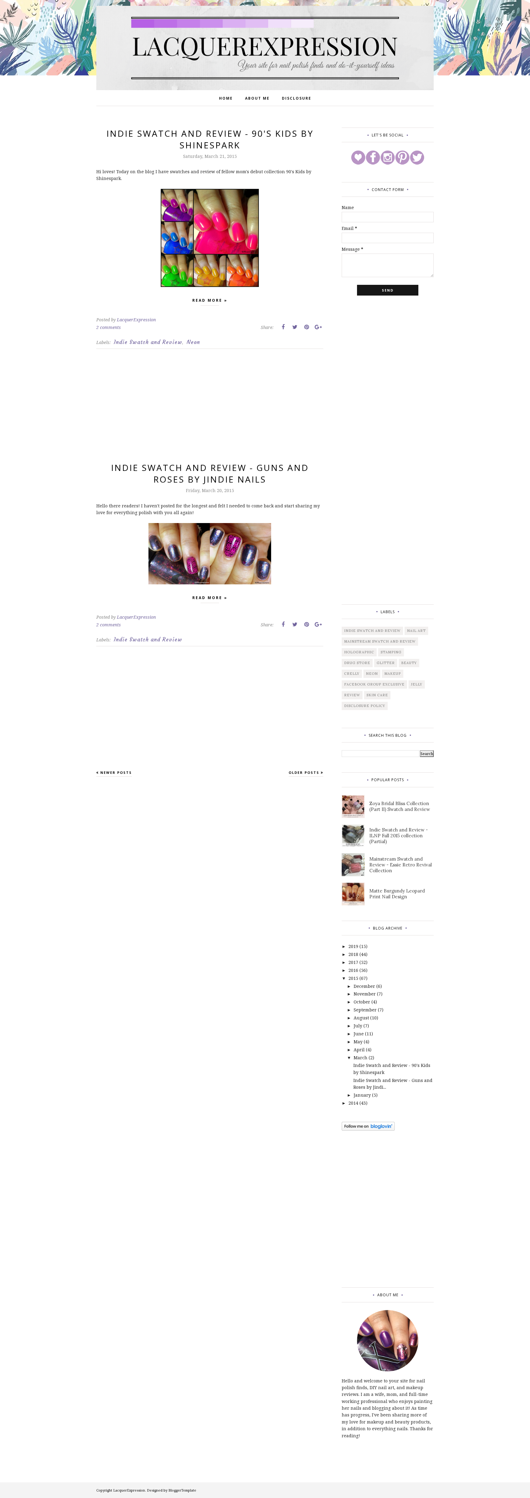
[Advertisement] (209, 410)
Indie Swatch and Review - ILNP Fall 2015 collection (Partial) (398, 835)
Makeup (392, 673)
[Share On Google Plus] (318, 327)
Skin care (377, 695)
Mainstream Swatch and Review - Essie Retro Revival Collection (400, 864)
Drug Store (357, 663)
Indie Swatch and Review (148, 342)
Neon (193, 342)
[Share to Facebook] (283, 327)
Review (352, 695)
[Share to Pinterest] (306, 327)
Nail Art (416, 631)
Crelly (351, 673)
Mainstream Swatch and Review (380, 641)
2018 (353, 954)
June (359, 1034)
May (358, 1042)
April (359, 1050)
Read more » (210, 300)
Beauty (409, 663)
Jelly (416, 684)
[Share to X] (295, 327)
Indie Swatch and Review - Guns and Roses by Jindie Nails (210, 473)
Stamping (391, 652)
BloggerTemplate (182, 1490)
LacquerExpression (129, 1490)
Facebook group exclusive (374, 684)
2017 (353, 962)
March (360, 1057)
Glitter (386, 663)
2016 (353, 970)
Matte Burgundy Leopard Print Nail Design (397, 894)
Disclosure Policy (364, 706)
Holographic (359, 652)
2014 (353, 1103)
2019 (353, 946)
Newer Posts (116, 772)
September (365, 1010)
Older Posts (304, 772)
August (361, 1018)
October (362, 1002)
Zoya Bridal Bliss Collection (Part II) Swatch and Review (399, 806)
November (365, 994)
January (362, 1095)
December (364, 986)
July (358, 1026)
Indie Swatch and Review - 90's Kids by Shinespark (209, 139)
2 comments (108, 327)
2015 (353, 978)
